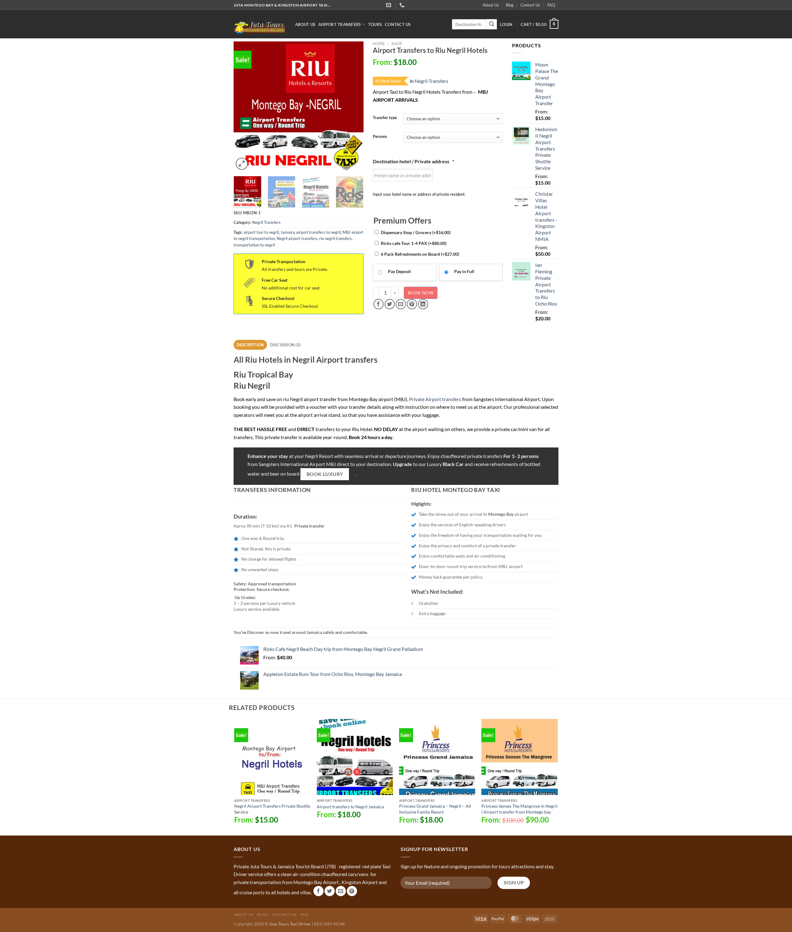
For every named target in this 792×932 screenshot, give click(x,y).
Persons (380, 137)
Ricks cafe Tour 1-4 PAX (413, 243)
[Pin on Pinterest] (412, 304)
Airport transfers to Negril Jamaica (350, 806)
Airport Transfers (339, 24)
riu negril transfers (335, 238)
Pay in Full (464, 271)
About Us (491, 4)
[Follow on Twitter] (330, 891)
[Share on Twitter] (390, 304)
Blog (510, 4)
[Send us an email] (341, 891)
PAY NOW (335, 923)
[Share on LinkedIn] (423, 304)
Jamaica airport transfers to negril (311, 232)
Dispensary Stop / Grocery (415, 232)
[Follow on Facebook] (318, 891)
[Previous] (244, 106)
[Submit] (491, 24)
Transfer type (385, 118)
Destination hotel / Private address (413, 161)
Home (379, 43)
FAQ (551, 4)
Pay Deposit (399, 271)
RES (317, 923)
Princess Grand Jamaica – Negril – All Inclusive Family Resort (435, 808)
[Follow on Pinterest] (352, 891)
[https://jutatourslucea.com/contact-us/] (389, 5)
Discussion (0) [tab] (285, 344)
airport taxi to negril (261, 232)
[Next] (353, 106)
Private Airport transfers (435, 399)
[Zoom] (242, 164)
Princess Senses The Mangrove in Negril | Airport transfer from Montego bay (519, 808)
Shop (396, 43)
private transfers (484, 456)
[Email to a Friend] (401, 304)
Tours (375, 24)
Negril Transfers (266, 222)
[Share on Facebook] (378, 304)
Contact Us (530, 4)
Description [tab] (250, 344)
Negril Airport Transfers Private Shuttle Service (272, 808)
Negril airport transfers (297, 238)
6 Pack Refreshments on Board (420, 254)
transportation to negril (254, 244)
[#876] (402, 5)
